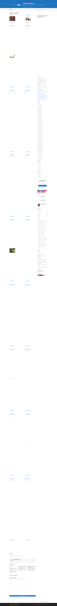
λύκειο (43, 240)
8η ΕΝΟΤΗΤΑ (27, 155)
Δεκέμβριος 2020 (40, 129)
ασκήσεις (39, 232)
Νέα (38, 169)
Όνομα (10, 580)
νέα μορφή (39, 243)
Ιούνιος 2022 (39, 118)
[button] (33, 7)
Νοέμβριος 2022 (40, 114)
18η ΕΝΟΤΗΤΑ (27, 478)
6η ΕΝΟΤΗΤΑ (27, 90)
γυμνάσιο (43, 236)
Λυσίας (39, 225)
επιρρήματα (45, 239)
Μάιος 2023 (39, 107)
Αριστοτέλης (42, 222)
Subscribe (42, 185)
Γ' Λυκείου (39, 166)
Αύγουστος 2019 (40, 140)
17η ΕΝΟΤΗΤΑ (12, 478)
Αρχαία (39, 165)
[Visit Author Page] (11, 560)
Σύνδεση (39, 173)
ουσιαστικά (45, 243)
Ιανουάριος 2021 (40, 128)
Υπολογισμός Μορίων (44, 601)
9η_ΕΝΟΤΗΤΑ (12, 219)
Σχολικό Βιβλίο (27, 151)
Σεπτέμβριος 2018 (40, 151)
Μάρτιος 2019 (39, 144)
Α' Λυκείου (39, 211)
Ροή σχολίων (39, 176)
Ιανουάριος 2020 (40, 136)
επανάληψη (42, 239)
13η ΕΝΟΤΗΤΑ (12, 349)
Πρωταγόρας (39, 229)
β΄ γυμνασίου (39, 233)
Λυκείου (39, 215)
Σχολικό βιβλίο (12, 22)
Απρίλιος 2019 (40, 143)
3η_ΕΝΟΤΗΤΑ (12, 25)
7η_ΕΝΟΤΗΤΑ (12, 155)
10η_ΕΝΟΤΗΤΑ (27, 219)
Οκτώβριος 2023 (40, 106)
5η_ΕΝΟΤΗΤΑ (12, 90)
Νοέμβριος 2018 (40, 150)
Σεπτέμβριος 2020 (40, 132)
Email (24, 580)
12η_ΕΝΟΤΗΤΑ (27, 284)
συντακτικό (43, 246)
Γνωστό (46, 222)
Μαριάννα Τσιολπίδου (17, 559)
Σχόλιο (10, 586)
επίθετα (39, 239)
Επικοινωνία (46, 604)
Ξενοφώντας (42, 225)
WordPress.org (39, 177)
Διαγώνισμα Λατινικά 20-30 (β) (22, 566)
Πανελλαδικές (43, 226)
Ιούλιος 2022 (39, 117)
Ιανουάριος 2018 (40, 155)
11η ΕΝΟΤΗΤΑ (12, 284)
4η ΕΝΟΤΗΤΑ (27, 25)
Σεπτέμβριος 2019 (40, 139)
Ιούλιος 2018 (39, 154)
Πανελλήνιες (39, 226)
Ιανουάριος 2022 (40, 121)
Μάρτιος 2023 (39, 110)
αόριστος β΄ (42, 232)
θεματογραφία (39, 240)
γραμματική (39, 236)
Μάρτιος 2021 (39, 125)
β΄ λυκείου (43, 233)
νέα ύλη (42, 243)
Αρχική (35, 604)
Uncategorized (40, 162)
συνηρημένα (39, 246)
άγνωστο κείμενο (44, 229)
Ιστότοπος (11, 583)
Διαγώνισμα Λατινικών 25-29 (41, 94)
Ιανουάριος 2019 (40, 147)
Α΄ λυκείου (39, 222)
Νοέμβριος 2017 (40, 158)
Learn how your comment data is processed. (24, 597)
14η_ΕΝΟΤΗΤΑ (27, 349)
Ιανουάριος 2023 (40, 113)
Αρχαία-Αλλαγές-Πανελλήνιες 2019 (40, 604)
